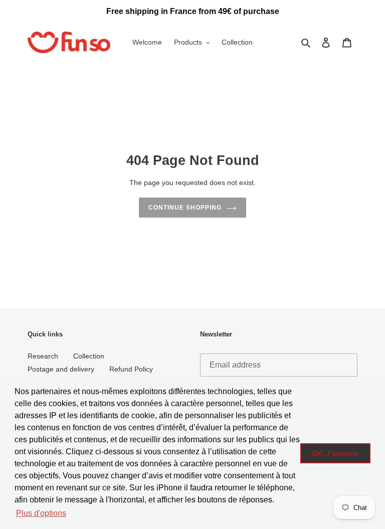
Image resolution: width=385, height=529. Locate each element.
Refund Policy (131, 369)
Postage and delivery (61, 369)
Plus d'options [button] (41, 513)
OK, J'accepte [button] (335, 453)
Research (43, 356)
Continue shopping (184, 207)
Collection (88, 356)
